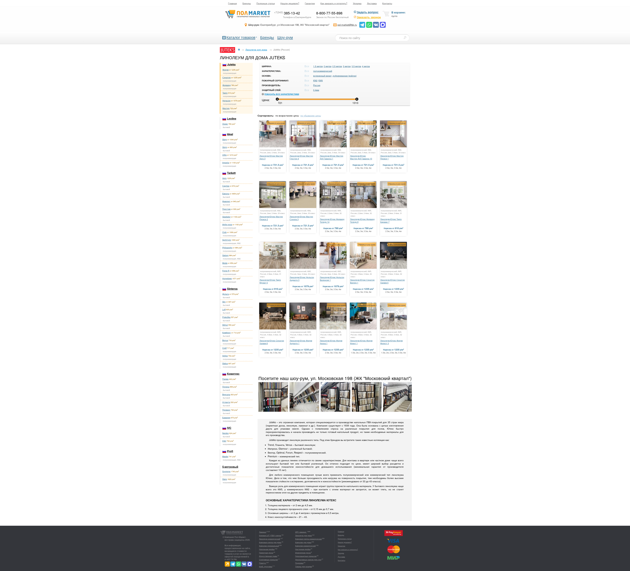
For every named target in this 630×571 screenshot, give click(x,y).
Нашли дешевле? (289, 3)
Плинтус (262, 563)
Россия (316, 85)
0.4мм (316, 90)
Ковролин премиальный (269, 545)
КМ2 (315, 80)
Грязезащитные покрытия (305, 556)
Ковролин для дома (303, 542)
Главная (232, 3)
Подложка (299, 563)
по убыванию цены (310, 115)
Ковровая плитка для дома (270, 542)
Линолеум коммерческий (269, 539)
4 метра (366, 66)
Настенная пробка (302, 549)
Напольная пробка (266, 549)
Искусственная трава (268, 556)
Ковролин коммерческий (305, 545)
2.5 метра (337, 66)
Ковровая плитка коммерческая (308, 539)
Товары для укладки (303, 566)
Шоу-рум (285, 37)
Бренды (246, 3)
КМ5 (320, 80)
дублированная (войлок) (345, 75)
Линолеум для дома (303, 535)
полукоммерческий (322, 71)
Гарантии (310, 3)
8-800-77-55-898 (329, 12)
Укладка (357, 3)
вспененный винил (322, 75)
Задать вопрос (367, 12)
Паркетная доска (266, 552)
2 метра (327, 66)
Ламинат (262, 532)
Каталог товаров (240, 37)
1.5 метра (318, 66)
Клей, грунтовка (265, 566)
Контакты (387, 3)
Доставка (372, 3)
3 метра (347, 66)
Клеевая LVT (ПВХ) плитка (270, 535)
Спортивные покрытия (268, 559)
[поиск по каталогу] (404, 37)
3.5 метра (356, 66)
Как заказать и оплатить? (333, 3)
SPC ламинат (301, 532)
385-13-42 (287, 12)
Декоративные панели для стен (308, 559)
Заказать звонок (369, 17)
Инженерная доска (303, 552)
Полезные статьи (265, 3)
